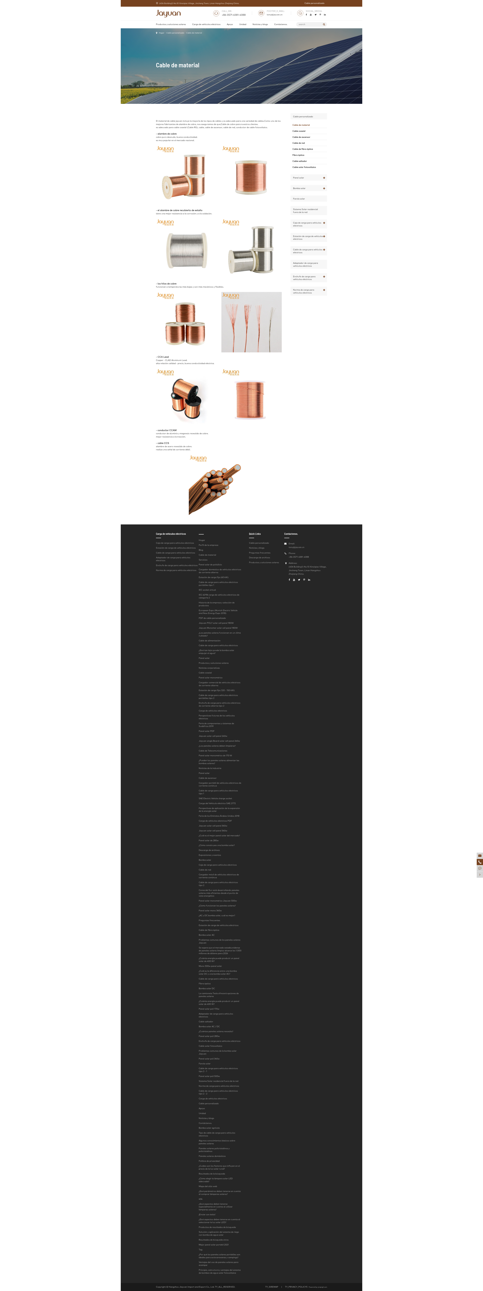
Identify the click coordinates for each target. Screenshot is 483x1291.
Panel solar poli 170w (209, 1009)
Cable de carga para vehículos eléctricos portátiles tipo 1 (218, 583)
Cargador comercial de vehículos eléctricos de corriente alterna (219, 684)
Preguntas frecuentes (209, 920)
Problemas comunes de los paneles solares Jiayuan (219, 941)
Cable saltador (299, 161)
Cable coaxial (298, 131)
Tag (200, 1250)
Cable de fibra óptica (302, 149)
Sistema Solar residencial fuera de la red (305, 210)
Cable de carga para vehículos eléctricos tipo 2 (218, 883)
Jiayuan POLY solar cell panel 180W (216, 623)
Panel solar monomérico (211, 678)
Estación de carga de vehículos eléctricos (308, 237)
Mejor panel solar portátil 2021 (214, 1245)
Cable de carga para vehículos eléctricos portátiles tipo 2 (218, 696)
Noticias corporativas (209, 668)
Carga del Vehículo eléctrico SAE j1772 (217, 803)
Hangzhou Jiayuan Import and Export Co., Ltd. (191, 1287)
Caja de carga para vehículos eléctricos (307, 224)
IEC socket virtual (207, 590)
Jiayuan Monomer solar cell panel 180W (218, 628)
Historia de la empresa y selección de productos (217, 604)
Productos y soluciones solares (171, 24)
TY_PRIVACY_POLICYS (296, 1287)
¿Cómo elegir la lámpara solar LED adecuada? (216, 1180)
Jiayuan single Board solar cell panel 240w (219, 741)
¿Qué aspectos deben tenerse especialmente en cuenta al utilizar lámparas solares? (216, 1207)
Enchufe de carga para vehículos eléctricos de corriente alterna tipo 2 (219, 704)
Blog (201, 550)
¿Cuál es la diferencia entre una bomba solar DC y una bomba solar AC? (218, 972)
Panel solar (298, 178)
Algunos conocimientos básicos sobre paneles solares (217, 1142)
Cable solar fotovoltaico (304, 167)
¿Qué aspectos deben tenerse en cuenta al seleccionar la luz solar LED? (219, 1221)
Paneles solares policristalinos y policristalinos (214, 1150)
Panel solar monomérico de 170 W (215, 756)
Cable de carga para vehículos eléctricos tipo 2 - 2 (218, 1092)
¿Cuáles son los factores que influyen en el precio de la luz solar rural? (219, 1167)
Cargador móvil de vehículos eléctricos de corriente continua (219, 876)
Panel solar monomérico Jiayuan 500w (218, 901)
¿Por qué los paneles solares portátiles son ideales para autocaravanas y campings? (219, 1256)
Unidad (242, 24)
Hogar (161, 33)
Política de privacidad (209, 1161)
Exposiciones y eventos (210, 855)
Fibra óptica (298, 155)
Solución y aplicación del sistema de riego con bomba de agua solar (219, 1233)
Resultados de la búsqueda (212, 1174)
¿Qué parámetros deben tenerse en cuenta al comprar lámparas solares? (220, 1192)
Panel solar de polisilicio (210, 565)
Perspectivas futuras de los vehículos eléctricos (217, 717)
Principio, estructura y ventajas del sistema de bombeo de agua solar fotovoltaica (220, 1271)
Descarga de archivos (209, 850)
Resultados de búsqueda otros (214, 1240)
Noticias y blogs (260, 24)
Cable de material (194, 33)
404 (200, 1199)
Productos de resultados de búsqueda (217, 1227)
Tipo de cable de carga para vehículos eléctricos (217, 1134)
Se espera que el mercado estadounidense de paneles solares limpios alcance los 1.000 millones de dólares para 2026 (220, 951)
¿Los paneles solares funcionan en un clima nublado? (220, 634)
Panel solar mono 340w (210, 911)
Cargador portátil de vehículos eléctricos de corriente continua (220, 784)
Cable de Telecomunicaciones (213, 751)
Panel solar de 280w (209, 841)
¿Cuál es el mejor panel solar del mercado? (219, 836)
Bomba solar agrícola (209, 1128)
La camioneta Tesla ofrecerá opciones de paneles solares (219, 994)
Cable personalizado (315, 3)
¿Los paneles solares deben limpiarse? (217, 746)
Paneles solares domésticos (212, 1156)
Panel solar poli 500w (209, 1076)
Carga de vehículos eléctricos (206, 24)
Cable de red (298, 143)
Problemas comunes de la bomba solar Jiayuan (218, 1052)
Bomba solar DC (207, 989)
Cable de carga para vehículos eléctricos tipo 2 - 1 (218, 1069)
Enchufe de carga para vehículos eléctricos (304, 278)
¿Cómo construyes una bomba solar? (217, 845)
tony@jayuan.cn (275, 15)
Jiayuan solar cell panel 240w (213, 736)
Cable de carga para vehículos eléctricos (307, 251)
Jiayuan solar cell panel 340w (213, 826)
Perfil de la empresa (208, 545)
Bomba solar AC (207, 935)
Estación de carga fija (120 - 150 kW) (217, 690)
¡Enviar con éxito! (207, 1215)
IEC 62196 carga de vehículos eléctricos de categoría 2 (219, 596)
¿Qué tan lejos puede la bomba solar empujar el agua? (216, 651)
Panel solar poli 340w (209, 1059)
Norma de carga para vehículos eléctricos (303, 291)
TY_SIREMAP (271, 1287)
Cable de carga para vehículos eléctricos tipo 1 (218, 792)
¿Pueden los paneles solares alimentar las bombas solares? (219, 762)
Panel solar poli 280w (209, 1036)
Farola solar (299, 199)
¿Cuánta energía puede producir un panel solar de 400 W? (219, 959)
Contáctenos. (280, 24)
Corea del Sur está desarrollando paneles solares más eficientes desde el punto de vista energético (219, 893)
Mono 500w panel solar (210, 966)
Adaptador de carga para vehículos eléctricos (305, 264)
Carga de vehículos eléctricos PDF (215, 821)
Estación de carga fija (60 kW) (214, 577)
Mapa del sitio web (208, 1186)
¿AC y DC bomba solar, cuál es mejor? (217, 916)
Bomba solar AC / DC (209, 1027)
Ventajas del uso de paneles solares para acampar (218, 1263)
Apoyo (230, 24)
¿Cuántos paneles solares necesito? (216, 1031)
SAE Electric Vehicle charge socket (215, 799)
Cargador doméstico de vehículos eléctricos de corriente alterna (220, 571)
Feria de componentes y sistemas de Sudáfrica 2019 (216, 725)
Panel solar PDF (206, 731)
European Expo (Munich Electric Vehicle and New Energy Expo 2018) (218, 612)
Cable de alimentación (209, 641)
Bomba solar (299, 188)
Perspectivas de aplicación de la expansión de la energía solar (219, 809)
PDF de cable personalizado (212, 618)
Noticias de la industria (210, 768)
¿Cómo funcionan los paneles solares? (217, 906)
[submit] (324, 24)
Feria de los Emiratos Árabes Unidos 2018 (219, 816)
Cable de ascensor (301, 137)
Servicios (203, 560)
